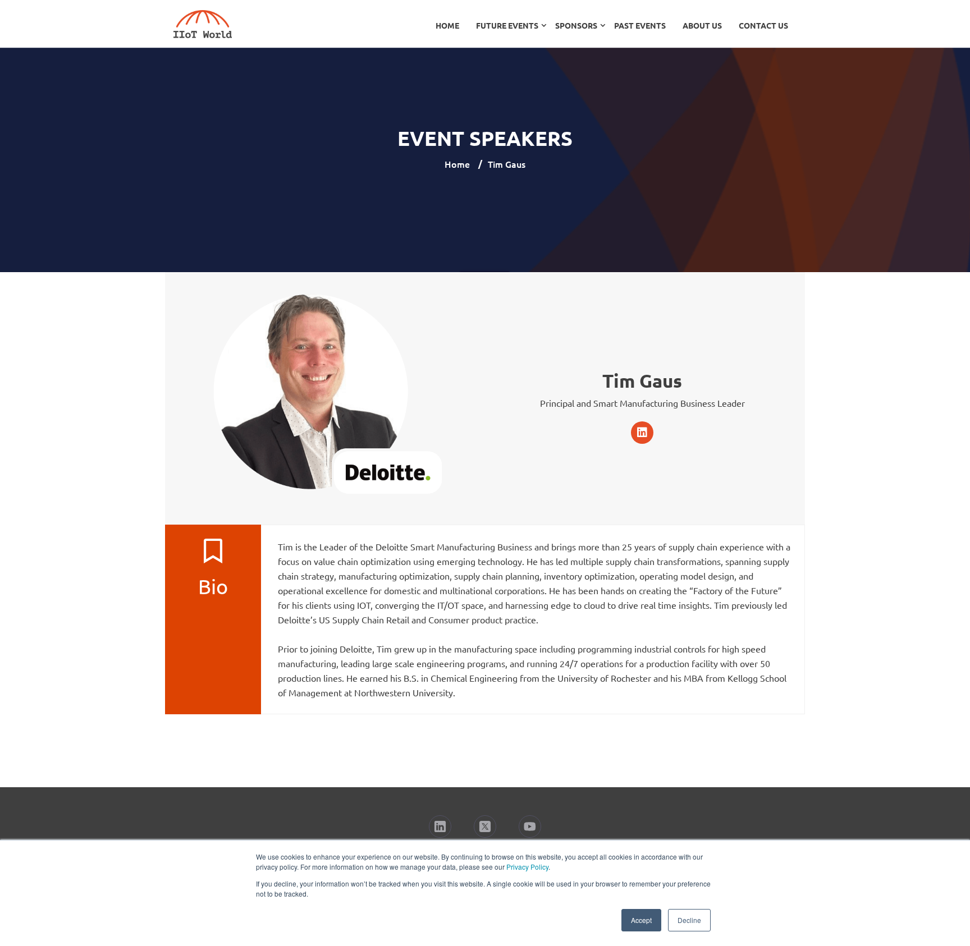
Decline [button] (689, 920)
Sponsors (576, 25)
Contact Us (763, 25)
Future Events (507, 25)
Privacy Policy (527, 866)
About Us (702, 25)
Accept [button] (641, 920)
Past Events (640, 25)
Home (447, 25)
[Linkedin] (642, 432)
